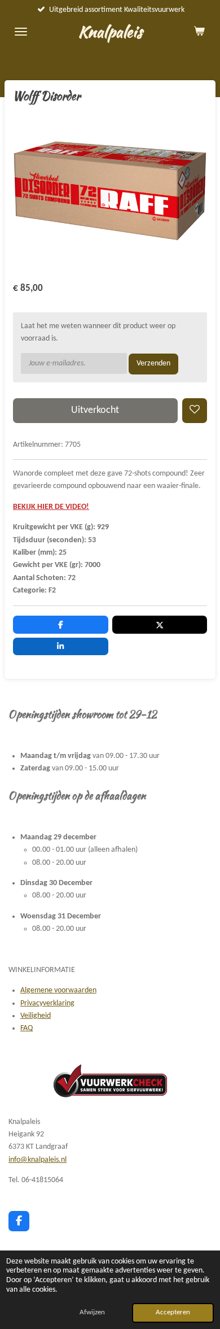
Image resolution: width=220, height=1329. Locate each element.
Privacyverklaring (47, 1003)
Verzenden (153, 363)
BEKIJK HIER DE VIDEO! (51, 507)
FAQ (26, 1028)
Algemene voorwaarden (58, 990)
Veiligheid (35, 1016)
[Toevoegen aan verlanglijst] (194, 410)
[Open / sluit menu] (20, 31)
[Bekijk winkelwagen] (199, 31)
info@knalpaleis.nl (37, 1160)
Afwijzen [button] (92, 1312)
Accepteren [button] (173, 1312)
